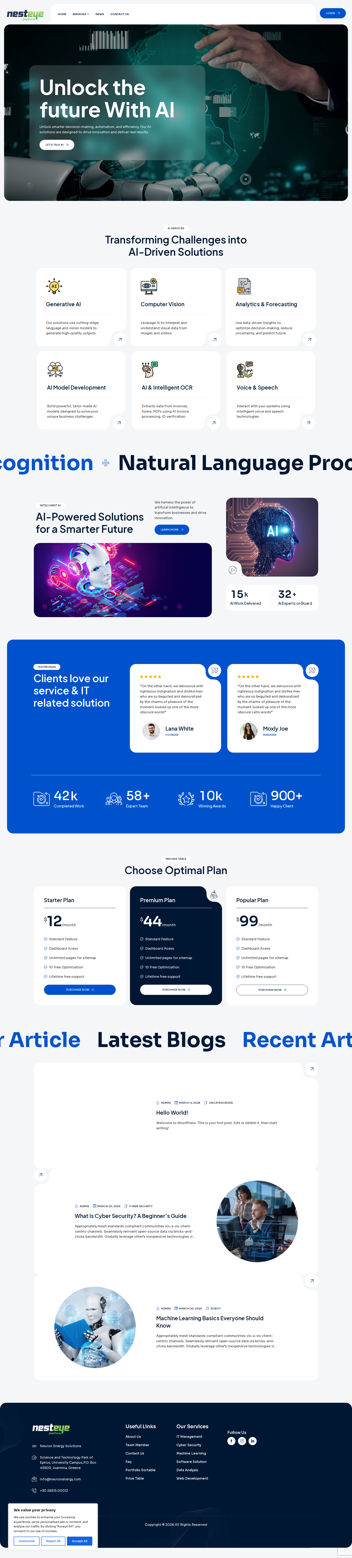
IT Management (189, 1437)
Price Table (134, 1478)
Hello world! (172, 1112)
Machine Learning (191, 1453)
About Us (133, 1437)
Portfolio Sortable (140, 1470)
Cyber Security (141, 1206)
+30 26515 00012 (54, 1491)
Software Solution (191, 1462)
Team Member (137, 1445)
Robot (216, 1308)
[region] (53, 1526)
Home (62, 14)
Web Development (192, 1478)
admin (166, 1102)
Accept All (79, 1541)
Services (79, 14)
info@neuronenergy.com (60, 1479)
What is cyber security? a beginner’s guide (131, 1215)
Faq (128, 1462)
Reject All (53, 1541)
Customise (27, 1541)
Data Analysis (187, 1470)
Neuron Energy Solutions (60, 1446)
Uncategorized (221, 1102)
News (100, 14)
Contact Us (119, 14)
